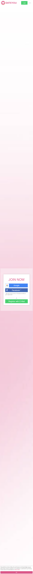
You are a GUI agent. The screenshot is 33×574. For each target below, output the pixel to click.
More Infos (17, 569)
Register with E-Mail (16, 301)
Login (24, 3)
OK (16, 572)
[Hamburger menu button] (30, 3)
